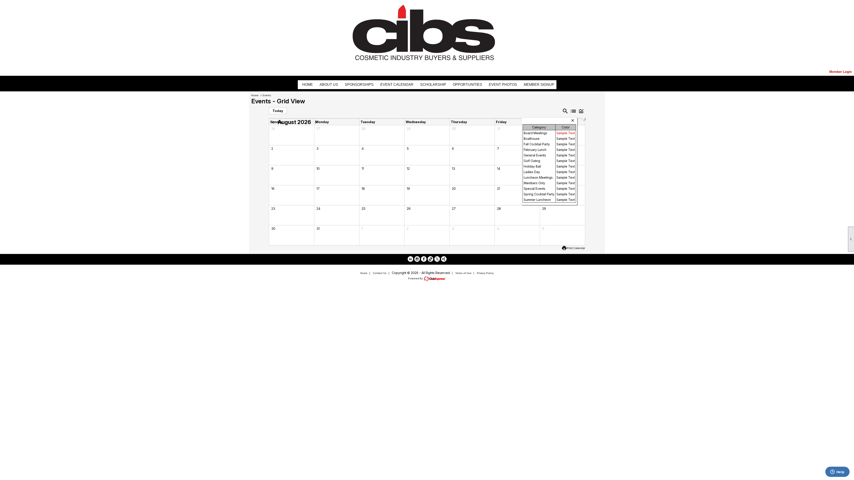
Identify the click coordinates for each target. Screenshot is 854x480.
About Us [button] (329, 84)
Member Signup (539, 84)
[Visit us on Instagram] (417, 259)
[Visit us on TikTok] (430, 259)
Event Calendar (396, 84)
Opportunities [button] (467, 84)
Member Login (840, 72)
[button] (581, 111)
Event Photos (503, 84)
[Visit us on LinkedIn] (410, 259)
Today (277, 111)
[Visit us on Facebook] (424, 259)
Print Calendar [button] (576, 248)
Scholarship (433, 84)
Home (307, 84)
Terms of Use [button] (463, 273)
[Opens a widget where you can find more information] (837, 472)
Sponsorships (359, 84)
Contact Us (380, 273)
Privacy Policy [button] (485, 273)
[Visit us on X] (437, 259)
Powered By (415, 278)
